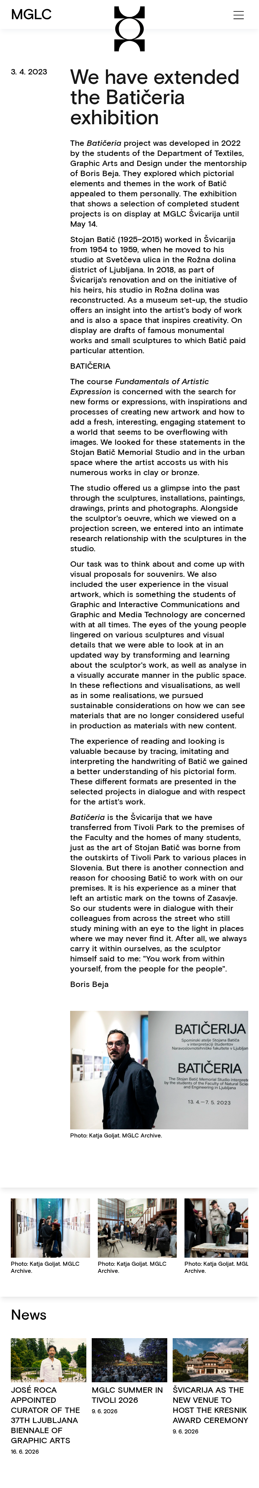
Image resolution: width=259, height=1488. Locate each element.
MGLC (31, 14)
